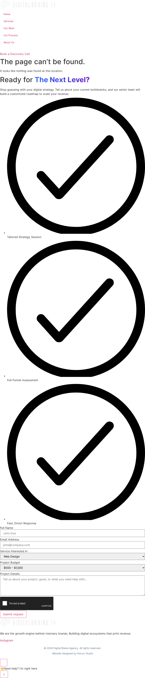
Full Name (6, 527)
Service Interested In (13, 551)
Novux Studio (85, 653)
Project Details (10, 573)
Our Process (11, 35)
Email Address (9, 539)
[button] (72, 49)
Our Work (9, 28)
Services (8, 21)
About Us (9, 42)
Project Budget (10, 562)
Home (7, 14)
